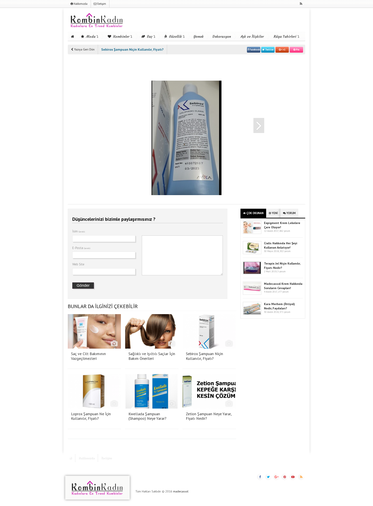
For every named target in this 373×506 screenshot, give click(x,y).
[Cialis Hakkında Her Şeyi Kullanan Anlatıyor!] (252, 253)
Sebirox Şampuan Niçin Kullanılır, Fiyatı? (204, 356)
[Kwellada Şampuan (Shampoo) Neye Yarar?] (151, 407)
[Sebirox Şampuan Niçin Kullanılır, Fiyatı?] (209, 347)
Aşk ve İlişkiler (252, 36)
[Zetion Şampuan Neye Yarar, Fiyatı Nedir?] (209, 407)
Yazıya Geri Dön (84, 49)
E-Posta (81, 248)
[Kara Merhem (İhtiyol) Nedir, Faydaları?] (252, 314)
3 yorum (281, 271)
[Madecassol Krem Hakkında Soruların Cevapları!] (252, 294)
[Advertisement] (85, 123)
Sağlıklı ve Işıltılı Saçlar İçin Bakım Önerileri (151, 356)
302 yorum (285, 251)
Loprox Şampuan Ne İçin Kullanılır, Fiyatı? (91, 416)
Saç (149, 36)
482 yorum (284, 230)
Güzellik (175, 36)
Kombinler (120, 36)
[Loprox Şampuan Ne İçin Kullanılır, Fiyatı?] (94, 407)
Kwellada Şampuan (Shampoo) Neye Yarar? (147, 416)
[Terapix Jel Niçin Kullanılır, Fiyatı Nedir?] (252, 273)
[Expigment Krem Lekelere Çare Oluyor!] (252, 233)
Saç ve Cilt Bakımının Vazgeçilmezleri (88, 356)
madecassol (180, 491)
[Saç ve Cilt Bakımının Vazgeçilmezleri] (94, 347)
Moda (90, 36)
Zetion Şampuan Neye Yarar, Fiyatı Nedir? (208, 416)
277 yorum (283, 291)
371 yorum (285, 311)
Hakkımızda (80, 4)
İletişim (101, 4)
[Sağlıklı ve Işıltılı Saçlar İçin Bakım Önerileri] (151, 347)
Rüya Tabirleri (285, 36)
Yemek (198, 36)
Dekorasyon (221, 36)
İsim (78, 231)
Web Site (78, 264)
